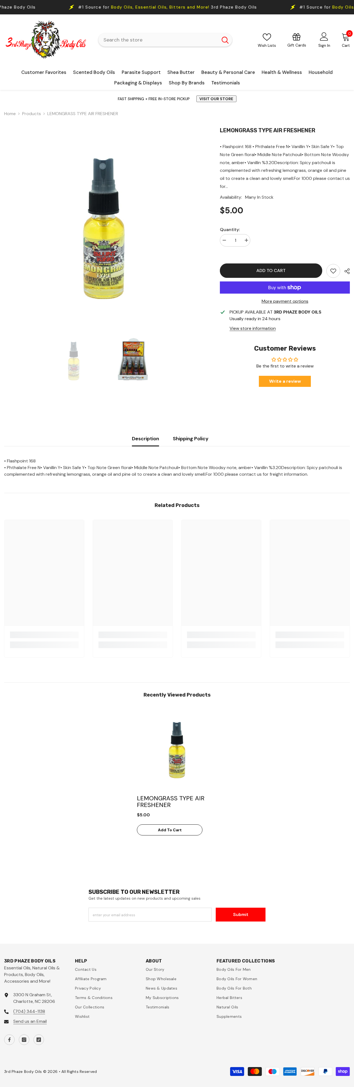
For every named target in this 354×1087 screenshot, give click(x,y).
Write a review (285, 381)
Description (145, 438)
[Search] (165, 39)
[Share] (345, 271)
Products (31, 114)
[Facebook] (9, 1039)
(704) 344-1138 (29, 1011)
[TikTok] (38, 1039)
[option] (103, 226)
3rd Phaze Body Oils (117, 7)
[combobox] (158, 39)
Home (10, 114)
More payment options (285, 301)
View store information (253, 328)
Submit (240, 914)
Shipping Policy (191, 438)
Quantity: (230, 229)
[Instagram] (24, 1039)
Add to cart (269, 270)
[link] (333, 271)
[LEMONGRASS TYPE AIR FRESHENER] (177, 749)
